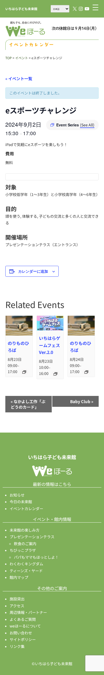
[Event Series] (24, 372)
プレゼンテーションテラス (32, 536)
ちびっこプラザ (23, 550)
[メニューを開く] (95, 7)
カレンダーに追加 (33, 271)
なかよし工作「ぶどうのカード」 (28, 404)
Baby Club (81, 401)
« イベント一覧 (18, 78)
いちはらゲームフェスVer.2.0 (49, 345)
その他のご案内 (52, 588)
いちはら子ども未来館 (21, 8)
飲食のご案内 (25, 543)
